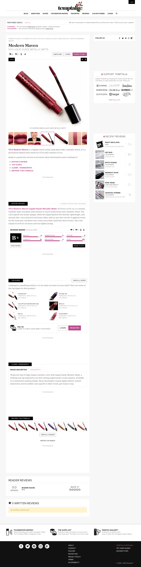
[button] (26, 14)
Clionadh (11, 27)
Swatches (57, 54)
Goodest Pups (122, 551)
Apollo (61, 304)
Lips (34, 39)
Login (132, 2)
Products (19, 39)
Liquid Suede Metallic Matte (64, 39)
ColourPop (12, 29)
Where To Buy (79, 246)
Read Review (15, 246)
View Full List (114, 100)
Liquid (47, 39)
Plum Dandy (63, 314)
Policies (71, 551)
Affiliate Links (72, 204)
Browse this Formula (22, 171)
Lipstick (40, 39)
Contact (72, 548)
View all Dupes (79, 280)
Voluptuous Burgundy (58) (28, 304)
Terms (70, 560)
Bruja (20, 314)
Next (85, 59)
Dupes (67, 54)
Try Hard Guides (123, 548)
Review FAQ (73, 554)
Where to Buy (80, 54)
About (71, 545)
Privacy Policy (74, 557)
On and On (63, 294)
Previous (82, 59)
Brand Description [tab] (18, 370)
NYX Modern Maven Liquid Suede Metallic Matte (32, 208)
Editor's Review (19, 162)
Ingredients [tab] (35, 370)
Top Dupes (17, 165)
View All (28, 23)
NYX (10, 49)
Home (10, 39)
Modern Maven (23, 45)
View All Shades (48, 435)
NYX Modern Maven (18, 149)
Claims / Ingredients (22, 168)
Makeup (28, 39)
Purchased (82, 204)
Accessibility (73, 562)
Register (74, 328)
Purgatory (22, 294)
